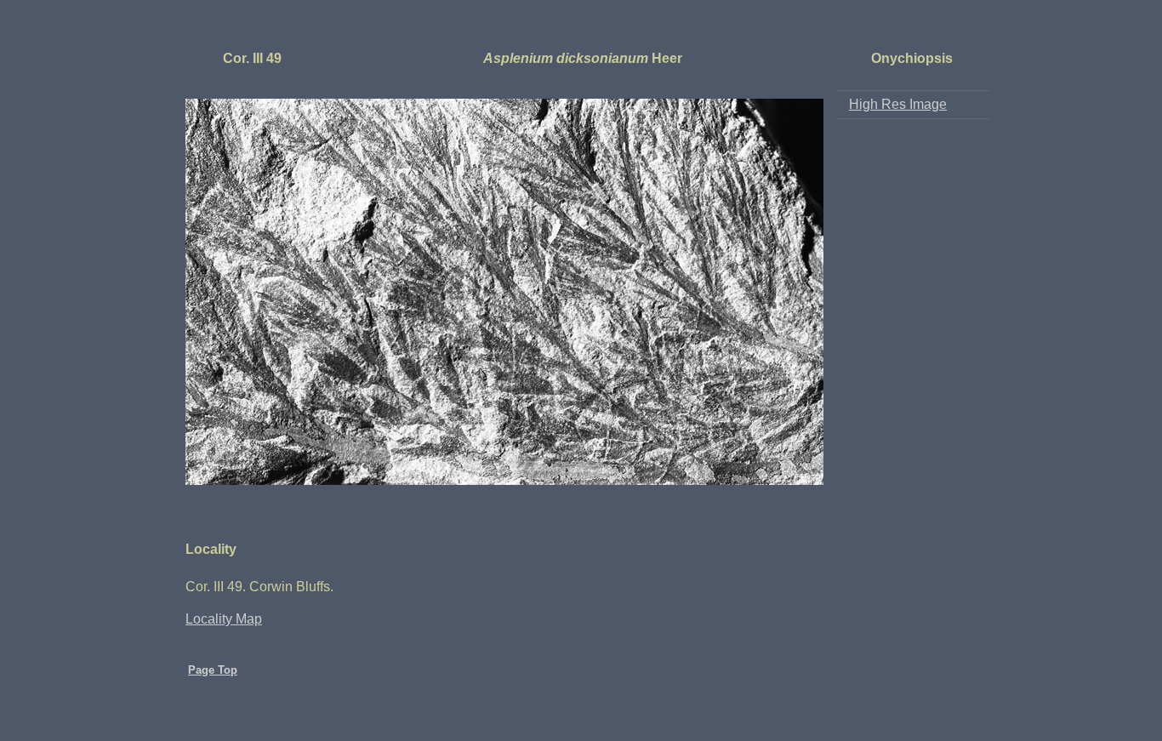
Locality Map (223, 619)
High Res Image (898, 104)
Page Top (212, 670)
